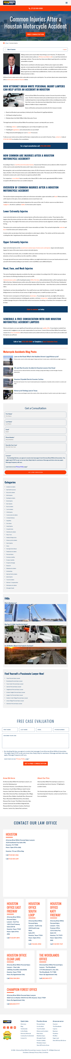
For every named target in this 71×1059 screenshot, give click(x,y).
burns (4, 229)
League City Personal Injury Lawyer (14, 695)
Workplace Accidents (11, 585)
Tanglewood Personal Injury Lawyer (14, 689)
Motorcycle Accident (42, 1031)
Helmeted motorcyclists (9, 280)
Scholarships (9, 571)
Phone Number (10, 437)
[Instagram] (8, 1027)
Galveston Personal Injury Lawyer (14, 703)
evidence (14, 126)
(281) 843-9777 (47, 978)
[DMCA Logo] (11, 1035)
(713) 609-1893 (15, 938)
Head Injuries (9, 526)
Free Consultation (35, 34)
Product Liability (10, 560)
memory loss (44, 298)
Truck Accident (41, 1028)
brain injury (33, 296)
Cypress (55, 1028)
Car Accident (40, 1026)
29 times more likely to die (45, 57)
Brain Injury (40, 1033)
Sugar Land (56, 1038)
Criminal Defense (10, 517)
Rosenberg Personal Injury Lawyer (14, 681)
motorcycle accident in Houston (15, 79)
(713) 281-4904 (36, 944)
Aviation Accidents (10, 486)
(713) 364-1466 (14, 855)
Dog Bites (8, 520)
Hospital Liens (9, 529)
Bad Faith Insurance (11, 489)
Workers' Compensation (12, 582)
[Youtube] (14, 1027)
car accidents (15, 178)
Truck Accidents (10, 579)
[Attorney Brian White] (9, 2)
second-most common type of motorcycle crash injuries (35, 248)
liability (23, 204)
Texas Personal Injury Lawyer (13, 678)
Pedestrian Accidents (11, 551)
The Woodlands (57, 1026)
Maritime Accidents (11, 532)
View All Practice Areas (43, 1045)
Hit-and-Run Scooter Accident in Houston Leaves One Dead (34, 368)
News (7, 546)
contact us (58, 137)
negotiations (16, 129)
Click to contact (32, 309)
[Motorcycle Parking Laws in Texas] (8, 395)
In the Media (24, 1031)
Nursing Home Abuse (11, 548)
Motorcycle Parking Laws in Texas (25, 391)
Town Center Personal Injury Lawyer (14, 684)
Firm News (9, 523)
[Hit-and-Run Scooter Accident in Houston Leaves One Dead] (8, 372)
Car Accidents (9, 509)
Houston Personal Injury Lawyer (4, 43)
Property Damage (10, 562)
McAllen (55, 1035)
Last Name (9, 421)
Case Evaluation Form (50, 341)
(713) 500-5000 (37, 8)
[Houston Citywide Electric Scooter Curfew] (8, 383)
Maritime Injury (41, 1035)
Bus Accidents (9, 506)
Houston (11, 834)
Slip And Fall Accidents (11, 574)
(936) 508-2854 (15, 978)
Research (8, 565)
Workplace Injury (41, 1043)
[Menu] (66, 2)
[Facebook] (4, 1027)
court (29, 132)
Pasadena (55, 1033)
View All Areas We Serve (59, 1040)
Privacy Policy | (39, 1052)
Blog (7, 43)
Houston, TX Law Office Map (15, 851)
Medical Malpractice (11, 537)
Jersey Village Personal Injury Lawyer (15, 700)
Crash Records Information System (24, 164)
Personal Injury (9, 554)
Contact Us (24, 1038)
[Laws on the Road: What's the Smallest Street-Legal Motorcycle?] (8, 360)
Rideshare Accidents (11, 568)
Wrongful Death (10, 588)
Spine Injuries (9, 576)
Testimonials (24, 1028)
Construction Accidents (12, 515)
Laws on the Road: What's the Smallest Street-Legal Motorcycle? (36, 357)
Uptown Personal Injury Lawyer (13, 686)
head (55, 196)
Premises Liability (10, 557)
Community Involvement (27, 1035)
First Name (9, 414)
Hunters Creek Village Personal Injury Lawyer (17, 698)
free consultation (15, 332)
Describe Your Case (11, 445)
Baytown (55, 1031)
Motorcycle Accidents (11, 540)
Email (7, 429)
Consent (8, 455)
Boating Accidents (10, 498)
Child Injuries (9, 512)
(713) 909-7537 (58, 944)
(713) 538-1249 (14, 859)
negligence (6, 204)
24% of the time (35, 280)
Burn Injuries (9, 503)
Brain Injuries (9, 501)
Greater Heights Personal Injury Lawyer (15, 692)
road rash (61, 227)
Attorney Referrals (26, 1033)
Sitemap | (31, 1052)
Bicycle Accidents (10, 492)
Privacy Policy (20, 467)
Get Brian (45, 1052)
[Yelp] (11, 1027)
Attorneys (23, 1024)
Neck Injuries (9, 543)
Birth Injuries (9, 495)
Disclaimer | (26, 1052)
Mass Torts (9, 534)
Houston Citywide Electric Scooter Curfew (28, 379)
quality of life (46, 328)
